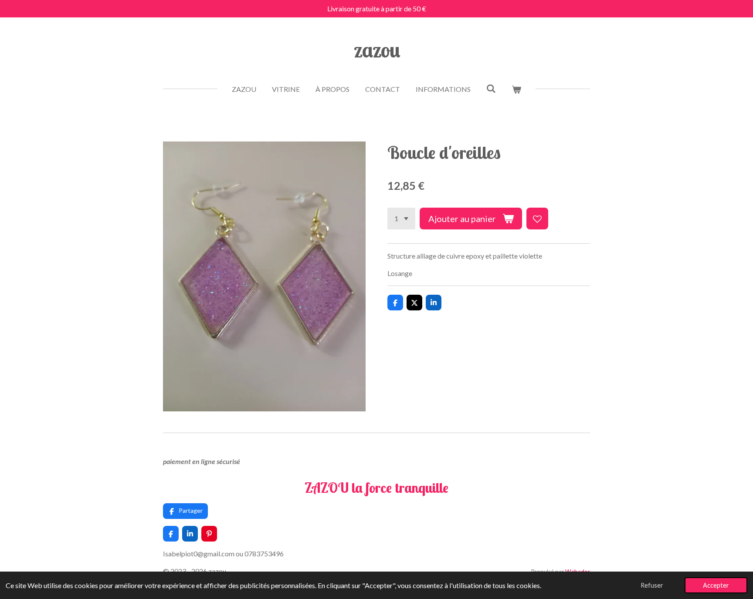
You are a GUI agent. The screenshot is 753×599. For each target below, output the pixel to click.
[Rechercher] (491, 88)
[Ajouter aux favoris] (537, 218)
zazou (376, 50)
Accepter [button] (716, 585)
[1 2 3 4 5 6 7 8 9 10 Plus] (401, 218)
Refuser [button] (652, 585)
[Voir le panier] (516, 89)
